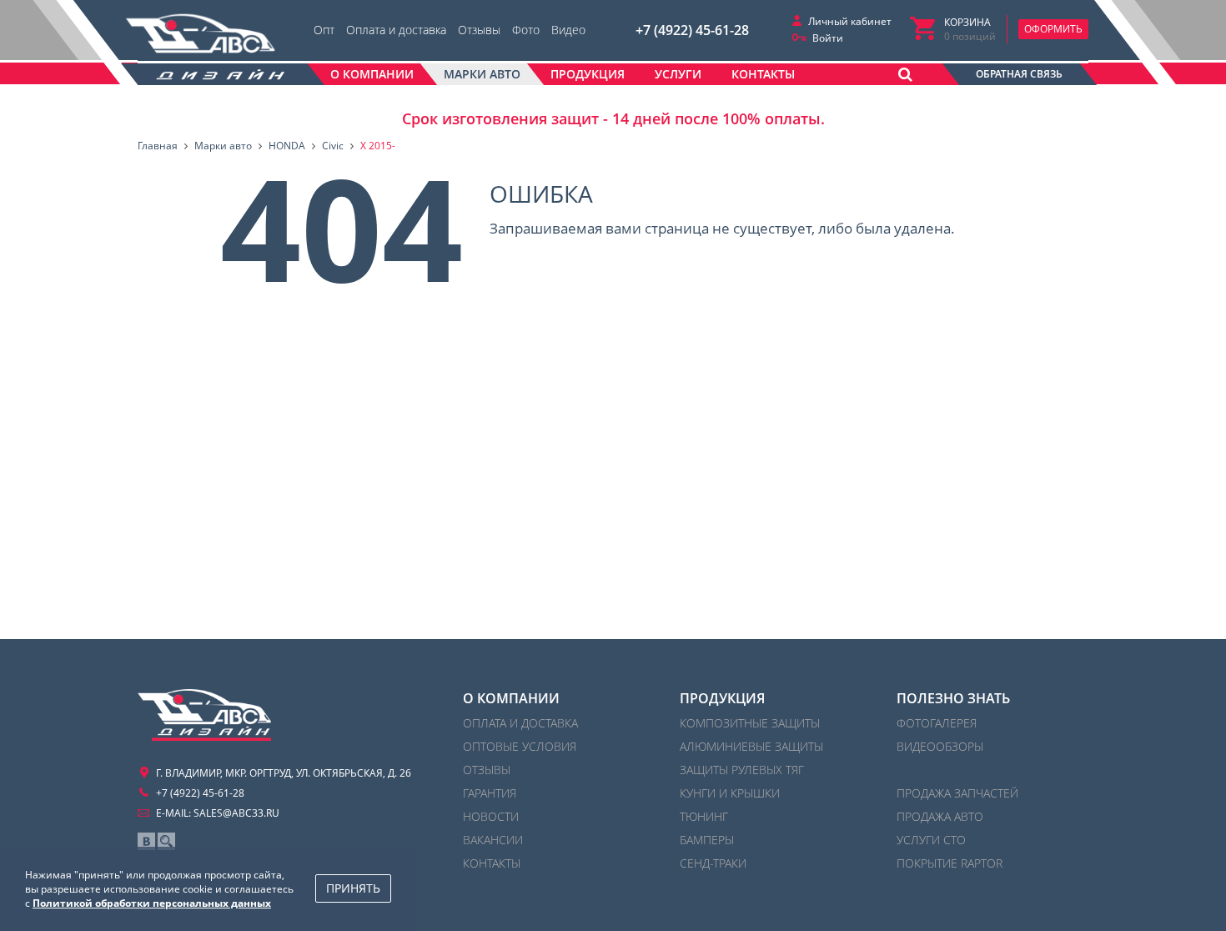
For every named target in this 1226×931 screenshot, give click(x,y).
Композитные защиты (750, 723)
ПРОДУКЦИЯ (722, 698)
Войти (827, 38)
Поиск (166, 841)
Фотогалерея (937, 723)
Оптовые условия (519, 746)
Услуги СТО (931, 840)
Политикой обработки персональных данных (152, 903)
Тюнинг (704, 816)
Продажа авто (940, 816)
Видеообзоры (940, 746)
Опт (324, 30)
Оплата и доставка (396, 30)
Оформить (1053, 29)
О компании (511, 698)
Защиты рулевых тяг (742, 770)
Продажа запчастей (957, 793)
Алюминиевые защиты (751, 746)
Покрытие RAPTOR (949, 863)
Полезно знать (953, 698)
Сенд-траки (713, 863)
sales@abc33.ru (236, 813)
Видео (568, 30)
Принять (353, 888)
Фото (526, 30)
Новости (491, 816)
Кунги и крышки (730, 793)
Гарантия (489, 793)
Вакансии (493, 840)
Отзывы (479, 30)
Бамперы (707, 840)
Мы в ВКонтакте (146, 841)
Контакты (491, 863)
